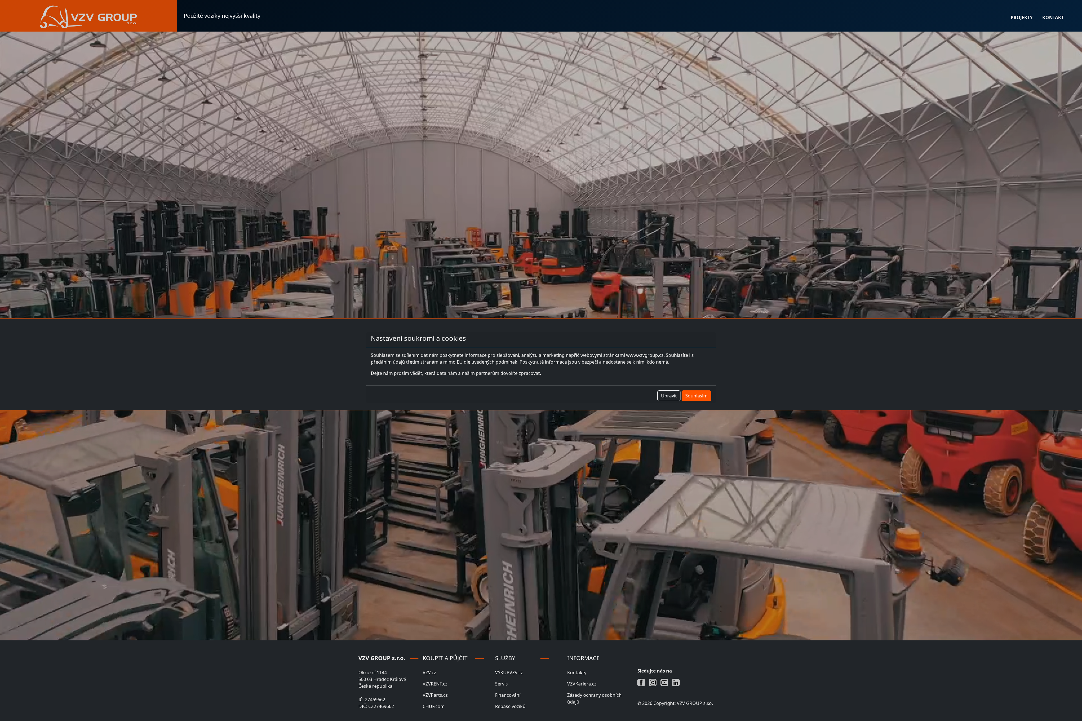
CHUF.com (434, 706)
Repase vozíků (510, 706)
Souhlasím (696, 396)
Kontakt (1053, 17)
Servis (501, 684)
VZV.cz (429, 672)
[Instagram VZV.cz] (654, 682)
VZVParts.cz (435, 695)
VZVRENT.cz (435, 684)
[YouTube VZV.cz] (666, 682)
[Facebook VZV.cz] (643, 682)
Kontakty (576, 672)
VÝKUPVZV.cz (509, 672)
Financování (507, 695)
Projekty (1022, 17)
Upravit (669, 396)
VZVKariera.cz (582, 684)
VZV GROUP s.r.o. (695, 703)
